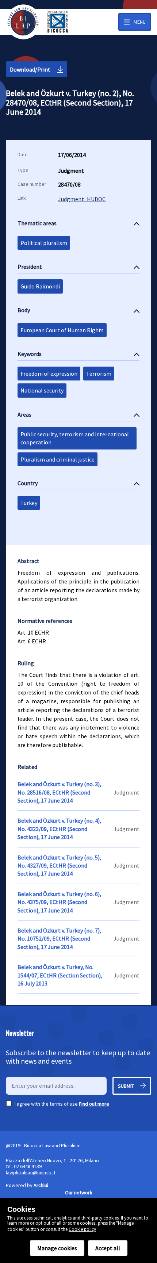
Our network (78, 1192)
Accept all (107, 1248)
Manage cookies (57, 1248)
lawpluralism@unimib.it (30, 1172)
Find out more (94, 1104)
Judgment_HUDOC (82, 199)
